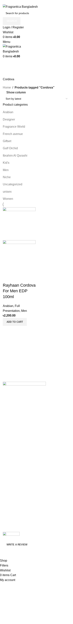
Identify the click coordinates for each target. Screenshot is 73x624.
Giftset (7, 141)
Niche (7, 177)
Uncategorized (12, 184)
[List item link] (36, 425)
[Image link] (24, 386)
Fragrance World (14, 126)
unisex (7, 191)
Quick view (7, 330)
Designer (9, 119)
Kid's (6, 162)
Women (8, 198)
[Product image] (19, 256)
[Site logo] (20, 6)
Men (6, 170)
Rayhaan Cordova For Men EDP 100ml (19, 291)
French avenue (13, 134)
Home (7, 87)
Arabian (8, 112)
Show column (16, 92)
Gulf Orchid (10, 148)
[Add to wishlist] (7, 277)
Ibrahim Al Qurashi (15, 155)
